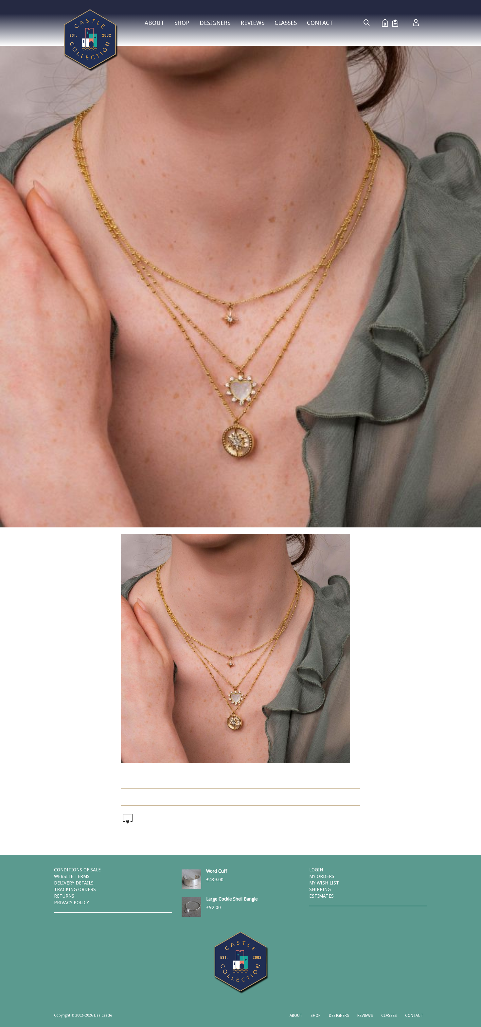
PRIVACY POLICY (71, 902)
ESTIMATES (321, 896)
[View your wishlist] (395, 23)
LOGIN (316, 869)
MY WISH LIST (324, 882)
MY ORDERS (321, 876)
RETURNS (64, 896)
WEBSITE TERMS (72, 876)
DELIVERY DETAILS (74, 882)
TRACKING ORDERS (75, 889)
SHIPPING (320, 889)
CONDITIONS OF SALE (77, 869)
